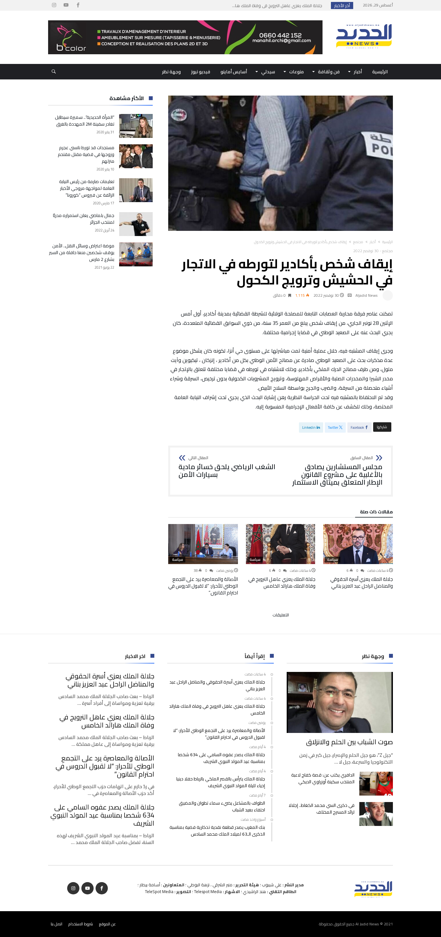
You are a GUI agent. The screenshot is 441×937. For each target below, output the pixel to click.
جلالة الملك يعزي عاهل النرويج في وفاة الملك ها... (278, 5)
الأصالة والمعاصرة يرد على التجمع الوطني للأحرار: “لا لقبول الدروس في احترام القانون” (203, 585)
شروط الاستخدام (80, 924)
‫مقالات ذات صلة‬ (376, 513)
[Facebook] (78, 5)
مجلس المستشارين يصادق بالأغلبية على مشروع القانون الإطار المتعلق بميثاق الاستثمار (337, 471)
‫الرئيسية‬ (387, 242)
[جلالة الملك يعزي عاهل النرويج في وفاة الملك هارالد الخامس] (280, 544)
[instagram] (54, 5)
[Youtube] (66, 5)
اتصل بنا (56, 924)
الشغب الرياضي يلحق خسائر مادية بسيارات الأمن (227, 467)
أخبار (373, 242)
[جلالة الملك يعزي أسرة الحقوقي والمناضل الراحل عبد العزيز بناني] (358, 544)
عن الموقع (107, 924)
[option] (358, 556)
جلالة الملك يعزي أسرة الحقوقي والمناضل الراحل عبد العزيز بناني (361, 582)
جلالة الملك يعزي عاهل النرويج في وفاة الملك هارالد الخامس (281, 582)
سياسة (332, 559)
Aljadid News (366, 295)
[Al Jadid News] (364, 20)
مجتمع (358, 242)
